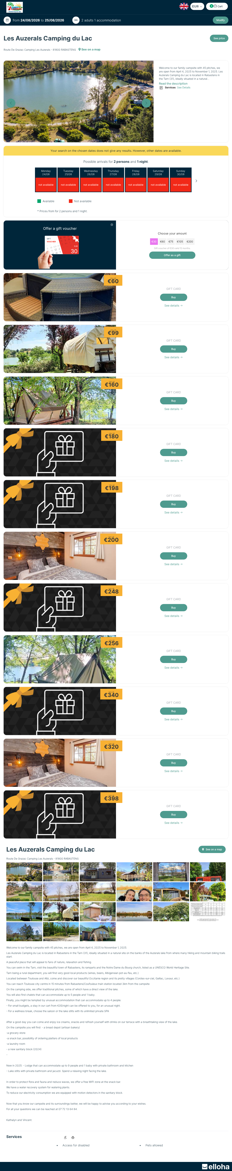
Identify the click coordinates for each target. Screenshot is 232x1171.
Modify (220, 20)
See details (172, 305)
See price (219, 38)
